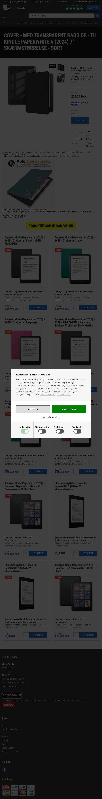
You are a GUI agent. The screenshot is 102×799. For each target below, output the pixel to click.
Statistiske (77, 427)
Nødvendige (24, 427)
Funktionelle (60, 427)
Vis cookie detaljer (51, 417)
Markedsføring (42, 427)
